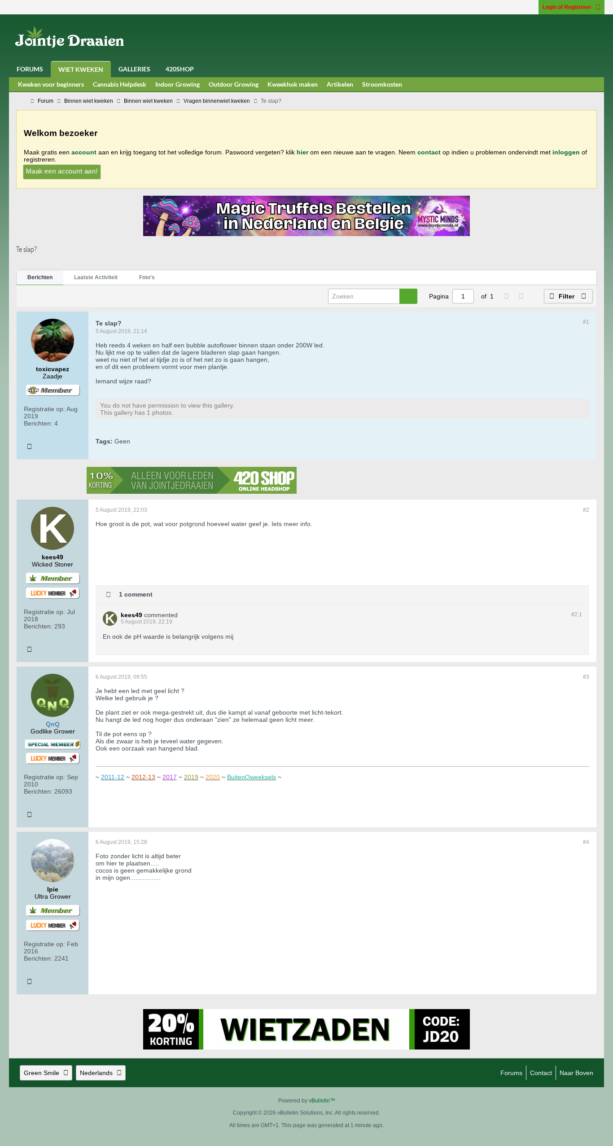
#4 (586, 842)
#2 (586, 510)
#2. (576, 614)
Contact (541, 1072)
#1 (586, 322)
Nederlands (96, 1072)
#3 (586, 677)
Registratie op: (44, 409)
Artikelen (340, 84)
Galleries (134, 69)
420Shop (180, 69)
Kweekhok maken (292, 84)
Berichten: (38, 423)
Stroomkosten (382, 84)
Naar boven (576, 1072)
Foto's (147, 277)
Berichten (40, 277)
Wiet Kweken (80, 69)
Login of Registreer (567, 7)
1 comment (136, 593)
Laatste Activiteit (96, 277)
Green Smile (41, 1072)
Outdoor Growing (233, 84)
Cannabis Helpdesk (119, 84)
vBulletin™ (322, 1101)
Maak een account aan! (61, 170)
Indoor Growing (177, 84)
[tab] (40, 277)
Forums (30, 69)
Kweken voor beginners (51, 84)
